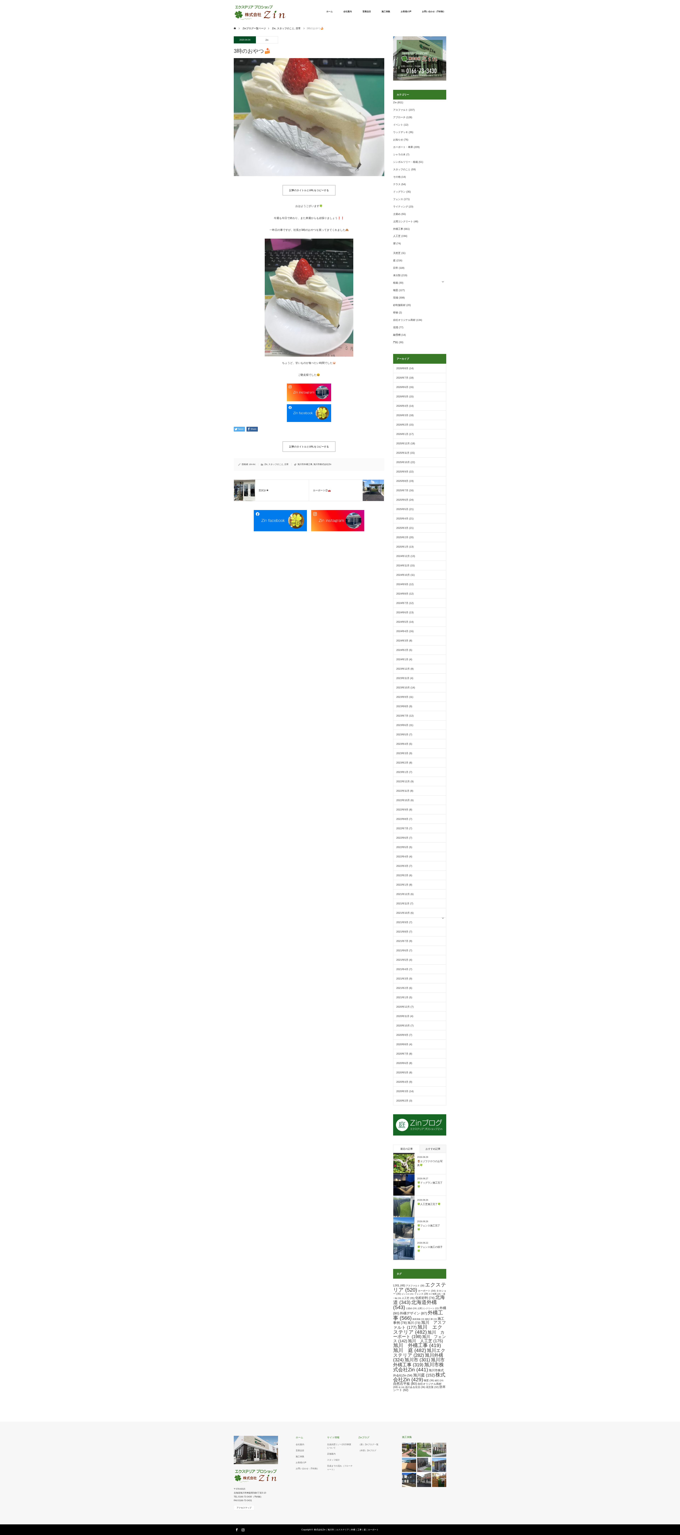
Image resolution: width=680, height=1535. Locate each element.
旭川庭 (424, 1375)
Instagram (242, 1529)
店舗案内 (331, 1454)
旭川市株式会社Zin (322, 464)
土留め (397, 214)
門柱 (395, 342)
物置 (395, 290)
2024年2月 (402, 650)
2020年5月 (402, 1072)
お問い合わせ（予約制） (433, 11)
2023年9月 (402, 696)
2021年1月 (402, 997)
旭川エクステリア (419, 1353)
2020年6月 (402, 1063)
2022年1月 (402, 884)
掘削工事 (431, 1319)
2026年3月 (402, 415)
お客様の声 (406, 11)
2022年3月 (402, 865)
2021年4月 (402, 969)
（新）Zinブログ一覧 (368, 1444)
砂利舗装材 (399, 305)
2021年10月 (403, 912)
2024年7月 (402, 603)
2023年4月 (402, 743)
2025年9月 (402, 471)
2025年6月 (402, 499)
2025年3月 (402, 527)
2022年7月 (402, 828)
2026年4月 (402, 405)
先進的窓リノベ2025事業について (339, 1446)
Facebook (236, 1529)
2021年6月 (402, 950)
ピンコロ (407, 1294)
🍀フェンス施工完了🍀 (428, 1227)
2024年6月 (402, 612)
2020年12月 (403, 1006)
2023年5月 (402, 734)
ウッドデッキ (400, 132)
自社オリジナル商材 (404, 320)
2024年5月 (402, 621)
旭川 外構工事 (417, 1345)
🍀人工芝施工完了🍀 (429, 1204)
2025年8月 (402, 481)
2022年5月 (402, 847)
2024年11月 (402, 565)
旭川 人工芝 (425, 1341)
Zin (266, 40)
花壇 (395, 327)
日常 (286, 464)
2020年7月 (402, 1053)
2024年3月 (402, 640)
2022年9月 (402, 809)
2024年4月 (402, 631)
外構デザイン (413, 1313)
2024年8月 (402, 593)
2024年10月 (403, 574)
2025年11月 (402, 452)
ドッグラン (399, 191)
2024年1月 (402, 659)
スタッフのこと (275, 464)
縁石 (439, 1380)
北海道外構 (415, 1304)
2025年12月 (403, 443)
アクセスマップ (244, 1507)
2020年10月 (403, 1025)
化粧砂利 (425, 1298)
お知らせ (398, 139)
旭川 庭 (409, 1350)
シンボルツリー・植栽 (405, 161)
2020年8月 (402, 1044)
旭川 (413, 1323)
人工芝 (397, 236)
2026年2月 (402, 424)
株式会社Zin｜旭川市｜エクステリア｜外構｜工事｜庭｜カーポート (346, 1529)
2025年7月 (402, 490)
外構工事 (398, 228)
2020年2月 (402, 1100)
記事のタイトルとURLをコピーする (309, 190)
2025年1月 (402, 546)
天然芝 (397, 253)
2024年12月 (403, 556)
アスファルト (400, 109)
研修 (395, 312)
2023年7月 (402, 715)
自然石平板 (405, 1383)
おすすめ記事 (433, 1148)
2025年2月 (402, 537)
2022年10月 (403, 800)
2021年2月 (402, 988)
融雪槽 (397, 334)
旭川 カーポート (419, 1334)
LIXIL (399, 1285)
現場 (395, 297)
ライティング (400, 206)
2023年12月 (403, 668)
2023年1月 (402, 772)
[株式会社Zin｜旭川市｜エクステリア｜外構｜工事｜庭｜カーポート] (287, 11)
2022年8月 (402, 819)
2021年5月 (402, 959)
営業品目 (366, 11)
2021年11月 (402, 903)
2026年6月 (402, 387)
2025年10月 (403, 462)
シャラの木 (399, 154)
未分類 (397, 275)
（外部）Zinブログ (367, 1450)
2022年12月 (403, 781)
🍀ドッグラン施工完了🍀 (430, 1184)
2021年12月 (403, 894)
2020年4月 (402, 1081)
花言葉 (432, 1387)
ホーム (329, 11)
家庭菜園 (418, 1319)
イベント (398, 124)
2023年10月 (403, 687)
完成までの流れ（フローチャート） (340, 1468)
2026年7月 (402, 377)
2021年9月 (402, 922)
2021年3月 (402, 978)
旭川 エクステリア (418, 1329)
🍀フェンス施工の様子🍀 (430, 1249)
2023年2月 (402, 762)
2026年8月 (402, 368)
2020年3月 (402, 1091)
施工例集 (386, 11)
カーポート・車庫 (403, 147)
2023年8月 (402, 706)
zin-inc (252, 464)
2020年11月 (402, 1016)
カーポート (427, 1290)
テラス (397, 184)
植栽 (395, 282)
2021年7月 (402, 941)
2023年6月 (402, 725)
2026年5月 (402, 396)
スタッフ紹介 (333, 1460)
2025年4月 (402, 518)
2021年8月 (402, 931)
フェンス (398, 199)
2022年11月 (402, 790)
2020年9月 (402, 1034)
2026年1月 (402, 434)
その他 (397, 176)
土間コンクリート (403, 221)
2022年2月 (402, 875)
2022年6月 (402, 837)
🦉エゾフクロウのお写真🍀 (430, 1163)
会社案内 (347, 11)
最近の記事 (406, 1148)
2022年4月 (402, 856)
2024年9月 (402, 584)
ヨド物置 (435, 1294)
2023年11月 (402, 678)
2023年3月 (402, 753)
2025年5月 (402, 509)
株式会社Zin (419, 1377)
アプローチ (399, 117)
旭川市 (417, 1359)
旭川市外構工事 (305, 464)
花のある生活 (415, 1387)
